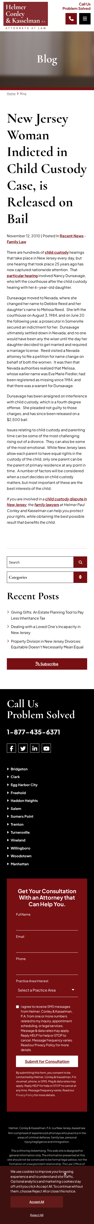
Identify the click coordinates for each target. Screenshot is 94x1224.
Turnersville (20, 832)
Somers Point (22, 816)
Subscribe (49, 663)
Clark (15, 776)
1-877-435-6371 (33, 732)
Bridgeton (19, 769)
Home (11, 93)
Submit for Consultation (47, 1061)
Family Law (16, 241)
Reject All (36, 1215)
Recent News (72, 235)
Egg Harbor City (24, 784)
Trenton (17, 824)
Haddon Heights (24, 800)
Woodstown (21, 856)
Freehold (18, 792)
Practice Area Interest (32, 981)
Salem (16, 808)
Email (20, 936)
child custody (57, 252)
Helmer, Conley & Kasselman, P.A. (30, 1128)
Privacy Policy (25, 1095)
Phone (21, 959)
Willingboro (20, 848)
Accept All (36, 1202)
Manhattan (20, 864)
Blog (23, 93)
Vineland (18, 840)
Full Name (23, 914)
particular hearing (22, 275)
